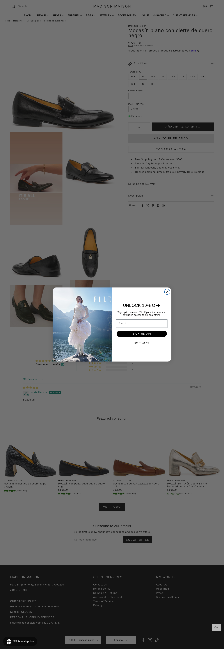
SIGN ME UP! (142, 333)
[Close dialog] (167, 291)
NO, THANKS (142, 343)
